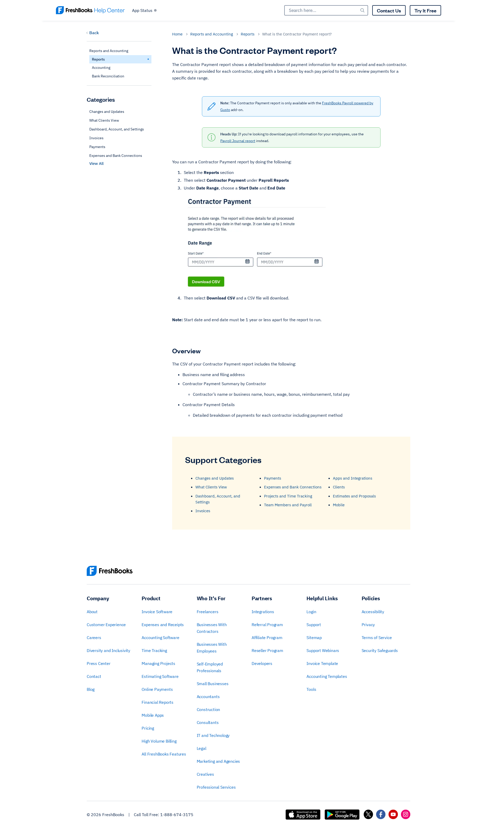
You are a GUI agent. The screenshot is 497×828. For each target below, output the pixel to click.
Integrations (263, 611)
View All (96, 163)
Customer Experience (106, 624)
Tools (311, 689)
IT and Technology (213, 735)
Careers (94, 637)
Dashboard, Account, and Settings (116, 129)
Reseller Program (267, 650)
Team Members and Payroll (288, 504)
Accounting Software (160, 637)
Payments (97, 147)
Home (177, 34)
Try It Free (425, 10)
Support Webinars (322, 650)
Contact (94, 676)
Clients (339, 487)
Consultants (208, 722)
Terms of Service (377, 637)
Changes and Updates (106, 111)
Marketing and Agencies (218, 761)
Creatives (205, 774)
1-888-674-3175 (176, 814)
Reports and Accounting (211, 34)
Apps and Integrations (352, 478)
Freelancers (207, 611)
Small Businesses (213, 683)
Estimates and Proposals (354, 496)
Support (313, 624)
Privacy (368, 624)
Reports (247, 34)
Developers (262, 663)
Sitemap (314, 637)
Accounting (101, 67)
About (92, 611)
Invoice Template (322, 663)
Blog (90, 689)
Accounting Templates (326, 676)
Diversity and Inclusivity (108, 650)
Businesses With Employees (212, 648)
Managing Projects (158, 663)
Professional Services (216, 787)
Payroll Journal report (237, 140)
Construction (208, 709)
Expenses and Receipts (163, 624)
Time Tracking (154, 650)
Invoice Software (157, 611)
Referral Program (267, 624)
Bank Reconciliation (108, 76)
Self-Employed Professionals (210, 667)
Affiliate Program (267, 637)
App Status (142, 10)
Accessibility (373, 611)
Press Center (99, 663)
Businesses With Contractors (212, 628)
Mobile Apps (153, 715)
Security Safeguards (380, 650)
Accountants (208, 696)
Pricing (148, 728)
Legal (201, 748)
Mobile (339, 504)
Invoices (96, 138)
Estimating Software (160, 676)
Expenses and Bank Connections (115, 155)
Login (311, 611)
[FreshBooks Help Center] (90, 10)
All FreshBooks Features (164, 754)
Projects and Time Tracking (288, 496)
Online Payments (157, 689)
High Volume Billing (159, 741)
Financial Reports (157, 702)
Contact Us (389, 10)
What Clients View (104, 120)
